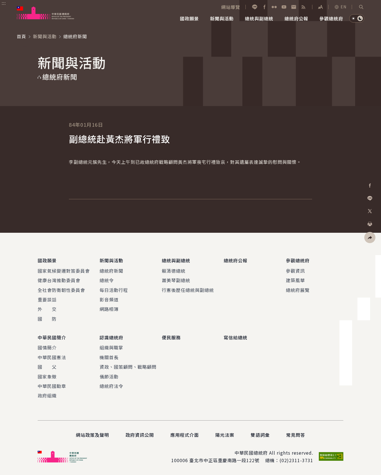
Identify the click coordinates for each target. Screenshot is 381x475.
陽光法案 (224, 434)
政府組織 (47, 395)
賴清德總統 (173, 270)
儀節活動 (109, 376)
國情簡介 (47, 347)
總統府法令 (111, 386)
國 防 (47, 318)
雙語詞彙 (260, 434)
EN (343, 6)
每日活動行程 (114, 290)
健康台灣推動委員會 (59, 280)
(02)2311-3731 (296, 460)
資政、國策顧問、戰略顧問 (128, 366)
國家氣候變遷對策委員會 (64, 270)
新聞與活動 (45, 36)
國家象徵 (47, 376)
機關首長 (109, 357)
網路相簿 (109, 309)
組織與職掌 (111, 347)
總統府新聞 (111, 270)
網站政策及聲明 (92, 434)
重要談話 (47, 299)
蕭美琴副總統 (176, 280)
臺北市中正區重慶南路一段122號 (224, 460)
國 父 (47, 366)
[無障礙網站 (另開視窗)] (331, 456)
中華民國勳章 (52, 386)
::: (4, 3)
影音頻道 (109, 299)
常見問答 (295, 434)
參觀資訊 (295, 270)
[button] (361, 7)
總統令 (107, 280)
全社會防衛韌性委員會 (61, 290)
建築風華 (295, 280)
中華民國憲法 (52, 357)
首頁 (21, 36)
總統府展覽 (298, 290)
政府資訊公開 (140, 434)
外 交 (47, 309)
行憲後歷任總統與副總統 (188, 290)
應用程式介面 (184, 434)
